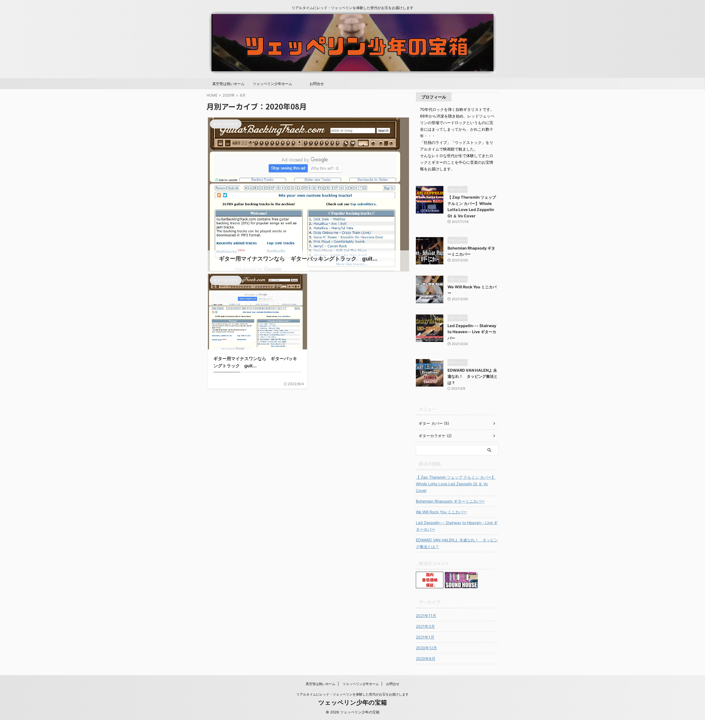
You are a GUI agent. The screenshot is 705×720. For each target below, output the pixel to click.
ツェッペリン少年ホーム (272, 83)
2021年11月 (426, 615)
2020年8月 (425, 658)
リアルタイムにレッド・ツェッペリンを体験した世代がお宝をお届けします (352, 694)
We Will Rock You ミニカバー (441, 512)
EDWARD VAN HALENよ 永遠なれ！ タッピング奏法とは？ (473, 376)
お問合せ (317, 83)
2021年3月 (425, 626)
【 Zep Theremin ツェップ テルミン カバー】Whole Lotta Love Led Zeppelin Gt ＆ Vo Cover (455, 484)
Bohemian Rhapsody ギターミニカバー (450, 501)
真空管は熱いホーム (228, 83)
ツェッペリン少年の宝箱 (352, 702)
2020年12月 (426, 647)
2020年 (229, 95)
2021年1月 (425, 637)
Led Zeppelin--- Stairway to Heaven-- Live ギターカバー (472, 331)
